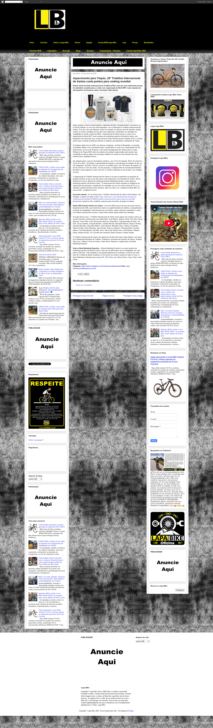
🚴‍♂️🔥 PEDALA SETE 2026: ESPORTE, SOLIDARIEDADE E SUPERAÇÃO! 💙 (51, 290)
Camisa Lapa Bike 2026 (136, 51)
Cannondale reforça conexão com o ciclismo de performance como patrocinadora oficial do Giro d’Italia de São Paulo (51, 187)
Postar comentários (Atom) (111, 302)
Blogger (131, 711)
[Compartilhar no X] (83, 274)
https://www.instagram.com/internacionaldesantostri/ (101, 266)
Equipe (89, 43)
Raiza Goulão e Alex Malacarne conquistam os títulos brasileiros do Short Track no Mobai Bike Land (51, 272)
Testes (77, 43)
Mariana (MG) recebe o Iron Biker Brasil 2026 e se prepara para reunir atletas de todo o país (52, 221)
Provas (135, 43)
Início (32, 43)
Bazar (78, 51)
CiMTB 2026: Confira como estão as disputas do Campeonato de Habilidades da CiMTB (52, 169)
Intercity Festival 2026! (47, 255)
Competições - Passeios (110, 51)
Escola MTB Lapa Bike (107, 43)
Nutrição (66, 51)
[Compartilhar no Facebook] (86, 274)
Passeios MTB (35, 51)
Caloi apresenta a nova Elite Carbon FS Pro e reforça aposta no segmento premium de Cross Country (51, 239)
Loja (124, 43)
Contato (43, 43)
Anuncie (90, 51)
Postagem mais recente (83, 296)
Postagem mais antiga (133, 296)
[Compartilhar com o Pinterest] (88, 274)
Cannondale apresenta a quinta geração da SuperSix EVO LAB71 (52, 152)
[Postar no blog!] (81, 274)
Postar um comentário (84, 285)
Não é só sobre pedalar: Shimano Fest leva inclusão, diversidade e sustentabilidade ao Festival (52, 205)
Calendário (52, 51)
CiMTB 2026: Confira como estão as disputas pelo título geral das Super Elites (52, 309)
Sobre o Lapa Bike (61, 43)
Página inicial (108, 296)
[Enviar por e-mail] (79, 274)
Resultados (148, 43)
